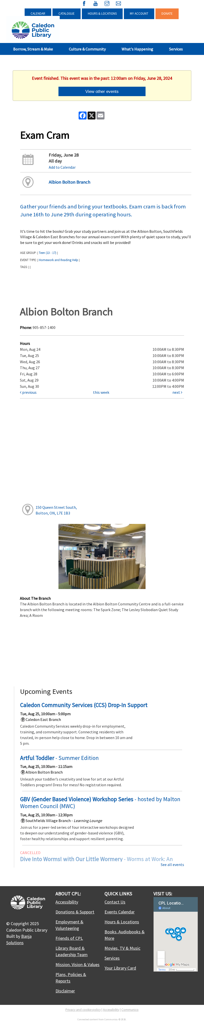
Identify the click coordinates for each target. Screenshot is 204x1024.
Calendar (38, 13)
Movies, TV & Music (122, 948)
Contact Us (114, 902)
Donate (167, 13)
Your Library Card (120, 968)
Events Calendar (119, 912)
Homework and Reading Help (58, 260)
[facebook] (84, 2)
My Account (139, 13)
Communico (130, 1010)
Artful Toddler (59, 757)
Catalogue (66, 13)
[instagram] (107, 2)
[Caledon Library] (33, 29)
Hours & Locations (102, 13)
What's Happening (137, 48)
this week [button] (101, 392)
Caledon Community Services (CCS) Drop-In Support (84, 705)
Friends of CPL (69, 938)
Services (176, 48)
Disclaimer (65, 991)
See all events (172, 864)
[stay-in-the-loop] (118, 2)
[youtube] (95, 2)
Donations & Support (74, 912)
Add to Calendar (62, 167)
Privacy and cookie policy (83, 1010)
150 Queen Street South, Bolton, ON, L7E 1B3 (56, 510)
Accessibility (66, 902)
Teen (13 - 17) (47, 253)
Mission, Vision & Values (77, 964)
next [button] (176, 392)
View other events (102, 91)
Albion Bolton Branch (69, 182)
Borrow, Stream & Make (33, 48)
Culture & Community (87, 48)
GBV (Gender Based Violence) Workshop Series (100, 802)
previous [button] (29, 392)
